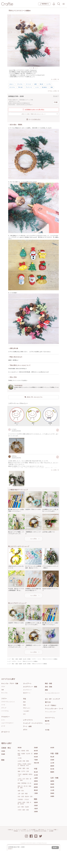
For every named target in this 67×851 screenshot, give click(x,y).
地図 (56, 102)
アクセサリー (5, 716)
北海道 (3, 751)
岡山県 (52, 756)
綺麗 (35, 84)
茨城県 (36, 747)
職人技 (41, 84)
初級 (52, 87)
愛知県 (36, 790)
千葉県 (36, 759)
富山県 (36, 772)
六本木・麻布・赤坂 (23, 810)
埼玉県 (36, 756)
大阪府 (36, 808)
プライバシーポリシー (26, 831)
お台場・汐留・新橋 (23, 761)
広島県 (52, 759)
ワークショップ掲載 (51, 829)
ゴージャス (28, 84)
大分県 (52, 790)
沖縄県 (52, 796)
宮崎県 (52, 793)
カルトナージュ (50, 717)
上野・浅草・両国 (22, 793)
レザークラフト (28, 720)
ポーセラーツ (5, 732)
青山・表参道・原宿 (23, 750)
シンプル (48, 84)
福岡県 (52, 781)
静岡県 (36, 787)
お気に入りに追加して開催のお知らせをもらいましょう (40, 114)
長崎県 (52, 784)
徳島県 (52, 766)
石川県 (36, 775)
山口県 (52, 763)
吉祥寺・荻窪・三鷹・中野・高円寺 (24, 803)
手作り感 (20, 87)
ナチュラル (19, 84)
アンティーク (29, 87)
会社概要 (51, 831)
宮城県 (3, 754)
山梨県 (36, 778)
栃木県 (36, 750)
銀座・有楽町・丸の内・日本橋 (25, 754)
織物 (46, 690)
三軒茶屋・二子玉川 (23, 799)
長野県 (36, 781)
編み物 (47, 721)
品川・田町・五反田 (23, 807)
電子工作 (48, 702)
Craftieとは (10, 829)
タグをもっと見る (52, 91)
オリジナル (12, 87)
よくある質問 (32, 829)
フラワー (4, 698)
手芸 (24, 699)
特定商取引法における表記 (40, 831)
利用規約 (16, 831)
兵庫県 (36, 811)
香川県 (52, 769)
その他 (47, 730)
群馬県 (36, 753)
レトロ (37, 87)
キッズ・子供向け (50, 705)
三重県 (36, 793)
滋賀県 (36, 802)
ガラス (25, 729)
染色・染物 (48, 686)
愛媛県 (52, 772)
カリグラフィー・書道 (30, 686)
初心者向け (44, 87)
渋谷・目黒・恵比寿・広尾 (25, 796)
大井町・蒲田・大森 (23, 768)
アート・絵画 (27, 726)
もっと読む (54, 79)
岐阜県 (36, 784)
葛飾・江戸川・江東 (23, 771)
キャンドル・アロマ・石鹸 (9, 683)
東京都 (19, 747)
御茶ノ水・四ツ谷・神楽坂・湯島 (24, 786)
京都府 (36, 805)
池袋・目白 (21, 790)
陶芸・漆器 (48, 683)
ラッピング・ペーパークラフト (33, 723)
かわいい (12, 84)
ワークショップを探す (21, 829)
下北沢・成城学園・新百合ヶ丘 (25, 775)
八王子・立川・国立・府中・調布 (24, 779)
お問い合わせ (41, 829)
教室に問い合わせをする (34, 397)
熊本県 (52, 787)
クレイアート (27, 683)
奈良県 (52, 747)
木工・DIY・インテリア (52, 699)
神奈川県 (36, 763)
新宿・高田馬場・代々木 (24, 783)
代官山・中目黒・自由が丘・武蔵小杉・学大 (24, 764)
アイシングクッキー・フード (54, 708)
